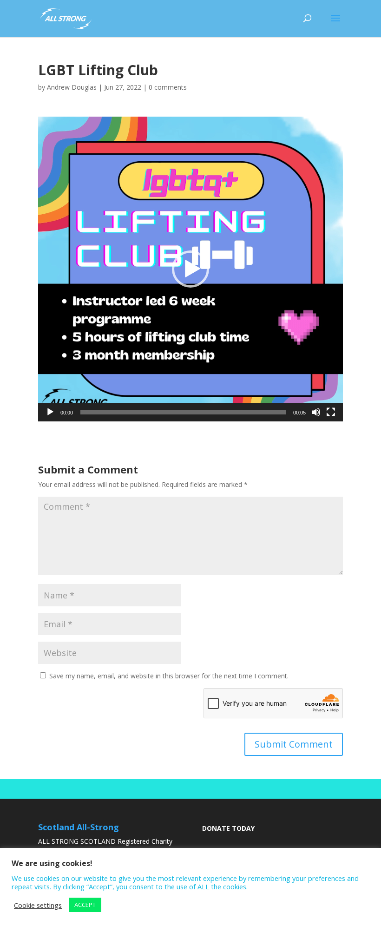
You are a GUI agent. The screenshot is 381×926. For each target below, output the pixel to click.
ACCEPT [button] (85, 904)
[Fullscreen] (330, 412)
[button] (190, 269)
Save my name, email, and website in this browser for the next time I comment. (169, 675)
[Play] (50, 412)
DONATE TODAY (228, 828)
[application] (190, 269)
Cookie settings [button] (38, 905)
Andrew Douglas (72, 87)
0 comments (168, 87)
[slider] (183, 412)
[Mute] (316, 412)
